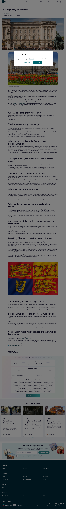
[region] (33, 58)
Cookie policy (31, 59)
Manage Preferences (28, 62)
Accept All (38, 62)
